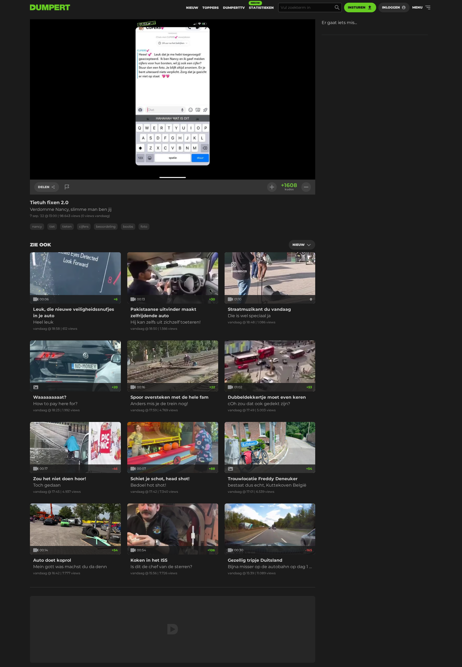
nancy (37, 226)
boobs (128, 226)
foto (144, 226)
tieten (67, 226)
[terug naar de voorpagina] (50, 7)
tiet (52, 226)
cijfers (83, 226)
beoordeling (106, 226)
